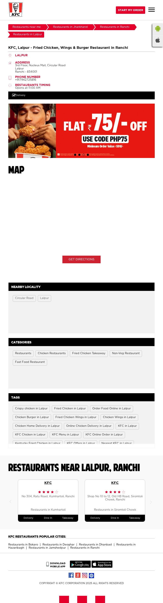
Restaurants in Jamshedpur (47, 548)
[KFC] (15, 10)
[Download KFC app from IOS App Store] (101, 566)
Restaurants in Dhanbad (95, 544)
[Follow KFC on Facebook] (71, 575)
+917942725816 (25, 80)
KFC (48, 483)
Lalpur (44, 298)
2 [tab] (79, 155)
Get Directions (81, 259)
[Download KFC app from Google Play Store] (80, 566)
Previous (11, 500)
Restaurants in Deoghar (58, 544)
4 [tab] (88, 155)
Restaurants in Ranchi (85, 548)
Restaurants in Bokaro (23, 544)
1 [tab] (75, 155)
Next (151, 500)
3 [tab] (84, 155)
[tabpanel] (81, 131)
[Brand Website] (92, 575)
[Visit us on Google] (78, 575)
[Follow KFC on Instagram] (85, 575)
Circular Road (24, 298)
